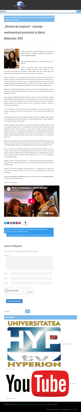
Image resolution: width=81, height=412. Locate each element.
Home (6, 17)
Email (5, 278)
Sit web (5, 283)
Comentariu (6, 255)
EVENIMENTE (13, 17)
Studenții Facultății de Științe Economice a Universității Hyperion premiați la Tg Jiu (30, 235)
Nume (5, 273)
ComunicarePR (73, 409)
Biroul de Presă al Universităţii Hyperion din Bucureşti (30, 404)
